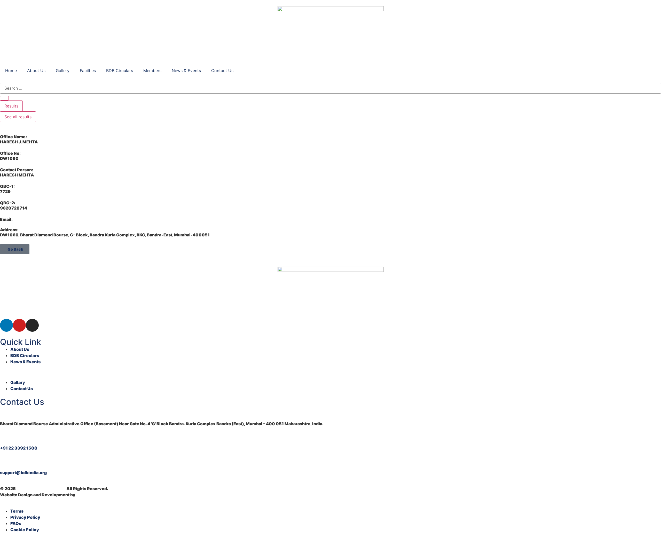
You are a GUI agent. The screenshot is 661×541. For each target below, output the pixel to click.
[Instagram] (32, 325)
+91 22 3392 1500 (18, 448)
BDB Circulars (119, 70)
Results (11, 106)
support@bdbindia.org (23, 472)
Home (11, 70)
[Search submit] (4, 98)
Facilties (88, 70)
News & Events (186, 70)
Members (152, 70)
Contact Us (222, 70)
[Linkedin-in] (6, 325)
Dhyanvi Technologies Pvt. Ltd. (107, 494)
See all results (18, 116)
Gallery (62, 70)
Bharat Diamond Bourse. (41, 488)
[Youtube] (19, 325)
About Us (36, 70)
